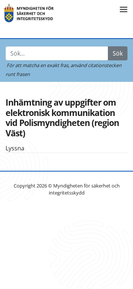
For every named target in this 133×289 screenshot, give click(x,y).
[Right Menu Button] (123, 9)
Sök (118, 53)
